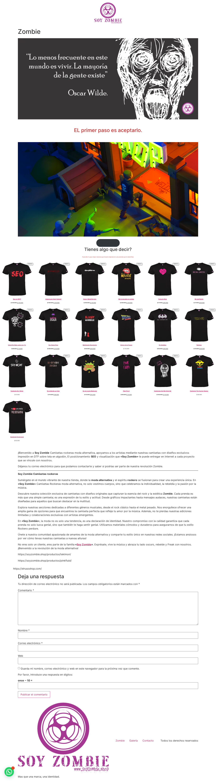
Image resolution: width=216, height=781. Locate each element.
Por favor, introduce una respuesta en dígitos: (45, 674)
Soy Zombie (84, 544)
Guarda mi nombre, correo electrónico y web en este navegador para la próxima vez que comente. (80, 668)
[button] (9, 772)
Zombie (120, 740)
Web (20, 656)
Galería (133, 740)
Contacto (148, 740)
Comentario (26, 590)
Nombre (24, 630)
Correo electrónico (30, 643)
